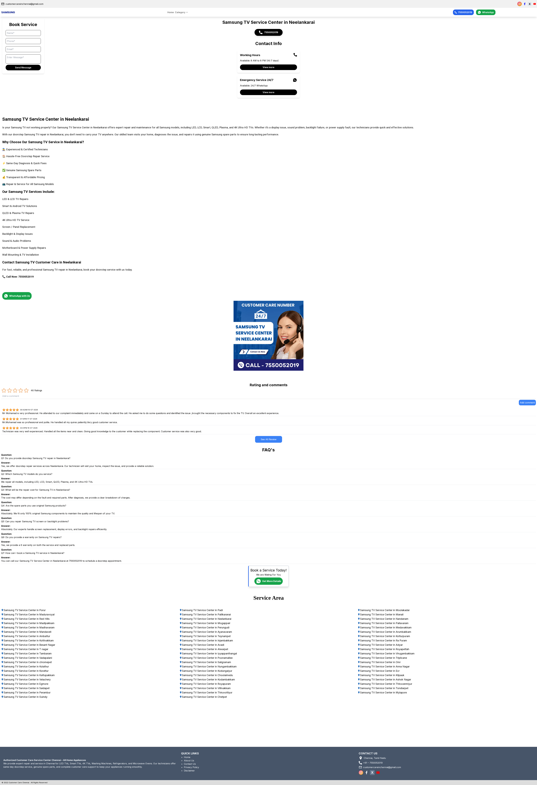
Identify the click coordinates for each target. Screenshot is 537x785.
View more (268, 67)
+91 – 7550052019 (373, 762)
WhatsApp (488, 12)
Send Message (23, 67)
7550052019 (465, 12)
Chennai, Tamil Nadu (375, 758)
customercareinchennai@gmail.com (24, 4)
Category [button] (180, 12)
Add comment (527, 402)
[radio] (4, 390)
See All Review (268, 439)
